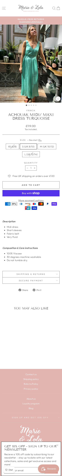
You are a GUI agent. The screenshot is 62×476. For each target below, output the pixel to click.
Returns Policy (31, 384)
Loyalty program (31, 403)
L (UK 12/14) (31, 154)
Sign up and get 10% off (30, 417)
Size (29, 140)
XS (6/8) (12, 146)
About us (31, 398)
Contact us (31, 374)
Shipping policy (31, 379)
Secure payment (31, 280)
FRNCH (31, 110)
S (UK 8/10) (28, 146)
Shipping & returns (31, 274)
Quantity (31, 163)
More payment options (31, 200)
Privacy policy (31, 388)
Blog (31, 408)
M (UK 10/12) (47, 146)
